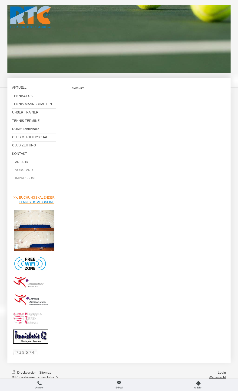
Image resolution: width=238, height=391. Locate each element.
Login (222, 372)
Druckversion (26, 372)
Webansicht (217, 377)
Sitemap (45, 372)
